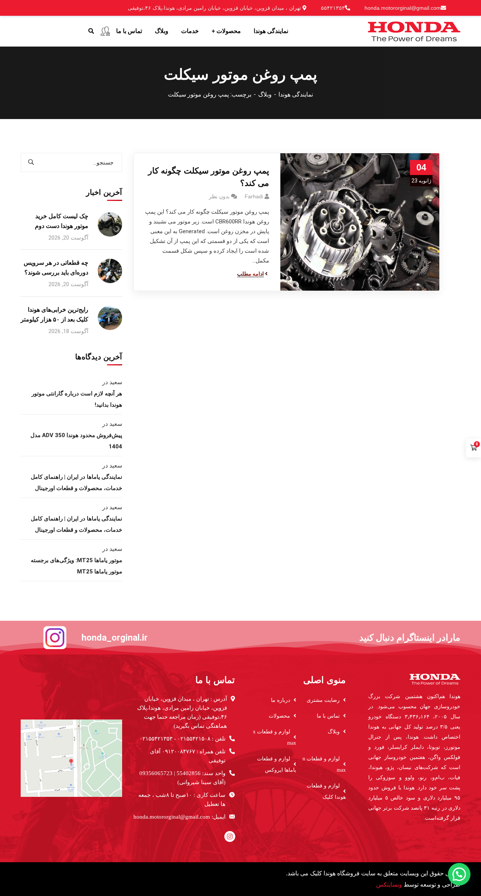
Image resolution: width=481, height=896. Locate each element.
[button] (459, 874)
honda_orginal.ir (115, 637)
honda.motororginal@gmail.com (403, 8)
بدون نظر (219, 196)
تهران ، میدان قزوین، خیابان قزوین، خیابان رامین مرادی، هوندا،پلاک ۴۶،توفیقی (215, 8)
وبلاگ (265, 94)
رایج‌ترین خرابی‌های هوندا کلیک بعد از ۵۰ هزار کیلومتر (54, 314)
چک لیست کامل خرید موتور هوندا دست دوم (61, 221)
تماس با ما (328, 716)
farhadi (254, 196)
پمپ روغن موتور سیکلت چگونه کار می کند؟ (208, 177)
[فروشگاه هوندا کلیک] (414, 30)
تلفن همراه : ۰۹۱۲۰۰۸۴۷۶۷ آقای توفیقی (187, 755)
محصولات (279, 716)
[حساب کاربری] (105, 31)
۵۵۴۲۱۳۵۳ (333, 8)
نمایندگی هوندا (295, 94)
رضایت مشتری (323, 700)
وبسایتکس (389, 884)
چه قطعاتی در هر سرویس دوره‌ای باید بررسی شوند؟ (56, 267)
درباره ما (280, 700)
